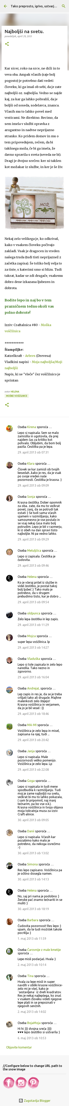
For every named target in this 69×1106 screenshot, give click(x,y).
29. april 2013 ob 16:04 (33, 677)
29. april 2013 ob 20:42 (33, 740)
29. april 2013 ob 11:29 (33, 625)
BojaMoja (34, 1023)
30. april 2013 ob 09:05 (33, 820)
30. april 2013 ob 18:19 (33, 909)
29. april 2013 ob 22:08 (33, 769)
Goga (31, 780)
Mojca (31, 636)
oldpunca (33, 613)
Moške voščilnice (16, 396)
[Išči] (63, 6)
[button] (7, 44)
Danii (30, 831)
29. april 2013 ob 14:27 (33, 647)
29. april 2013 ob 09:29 (33, 539)
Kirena (31, 427)
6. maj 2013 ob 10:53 (32, 1038)
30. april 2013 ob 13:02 (33, 853)
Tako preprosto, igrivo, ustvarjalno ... (37, 6)
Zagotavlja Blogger (36, 1100)
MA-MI (32, 725)
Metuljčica (34, 550)
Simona (32, 864)
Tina (30, 976)
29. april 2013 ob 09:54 (33, 602)
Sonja (31, 496)
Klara (30, 463)
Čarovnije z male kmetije (44, 949)
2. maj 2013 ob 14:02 (32, 1011)
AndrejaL (33, 688)
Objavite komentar (19, 1047)
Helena (32, 576)
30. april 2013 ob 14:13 (33, 879)
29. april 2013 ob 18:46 (33, 713)
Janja (31, 751)
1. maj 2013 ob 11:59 (32, 938)
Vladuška (33, 658)
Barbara (32, 920)
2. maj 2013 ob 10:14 (32, 964)
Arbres (30, 356)
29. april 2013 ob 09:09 (33, 485)
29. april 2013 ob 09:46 (33, 565)
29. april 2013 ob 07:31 (33, 452)
